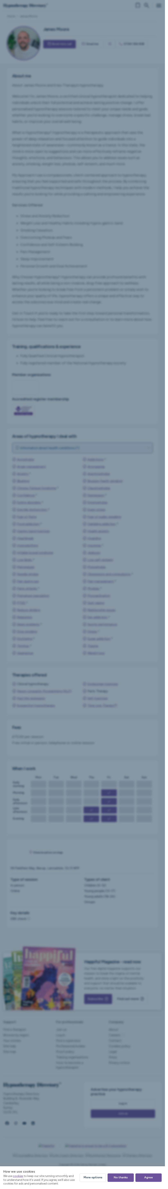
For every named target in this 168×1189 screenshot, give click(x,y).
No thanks (121, 1177)
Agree (148, 1177)
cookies (18, 1176)
